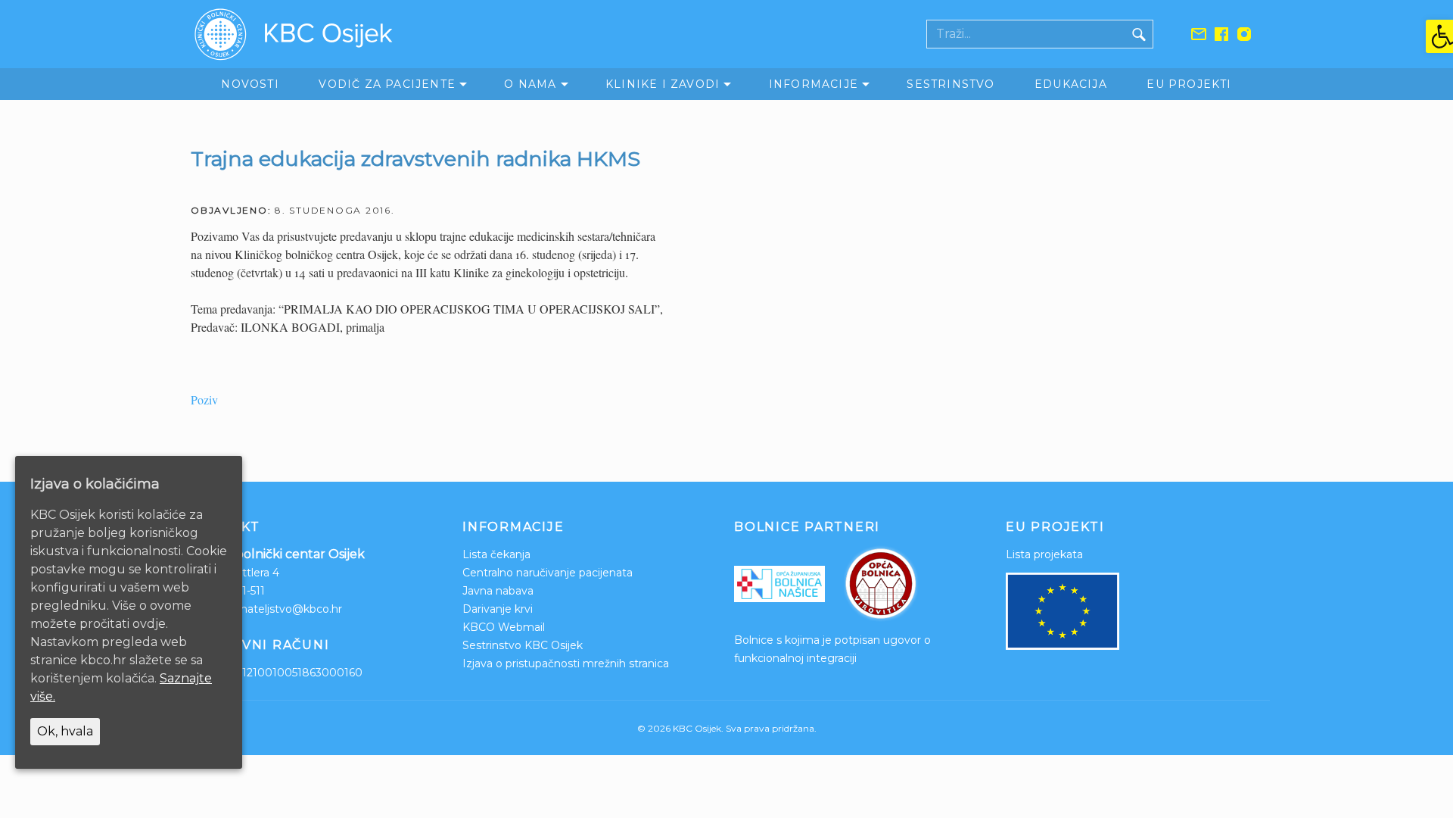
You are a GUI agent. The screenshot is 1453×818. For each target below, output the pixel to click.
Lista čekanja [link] (496, 554)
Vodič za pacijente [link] (387, 84)
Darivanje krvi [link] (497, 609)
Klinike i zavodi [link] (662, 84)
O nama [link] (530, 84)
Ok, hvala (65, 731)
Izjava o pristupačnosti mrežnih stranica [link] (565, 663)
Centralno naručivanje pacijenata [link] (547, 572)
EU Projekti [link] (1189, 84)
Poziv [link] (204, 399)
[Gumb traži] (1139, 34)
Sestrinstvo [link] (950, 84)
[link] (1439, 36)
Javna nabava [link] (498, 591)
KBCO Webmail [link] (503, 627)
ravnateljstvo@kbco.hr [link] (284, 609)
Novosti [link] (249, 84)
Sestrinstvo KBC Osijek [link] (522, 645)
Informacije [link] (813, 84)
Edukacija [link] (1071, 84)
